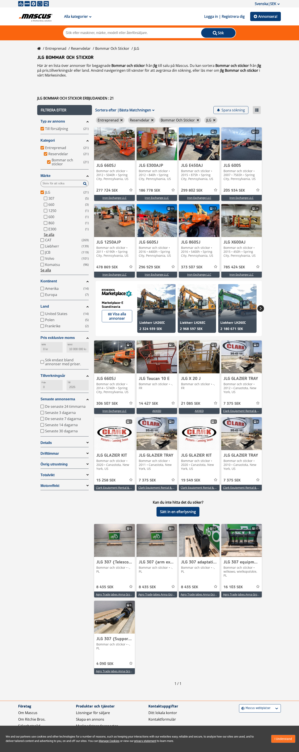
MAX (70, 344)
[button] (64, 110)
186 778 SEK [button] (149, 190)
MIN (44, 344)
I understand (283, 739)
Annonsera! (267, 16)
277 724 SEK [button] (107, 190)
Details (46, 443)
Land (44, 306)
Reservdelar (81, 48)
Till (69, 382)
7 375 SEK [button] (232, 404)
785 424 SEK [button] (234, 267)
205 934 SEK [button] (234, 190)
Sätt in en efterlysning (178, 511)
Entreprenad (55, 48)
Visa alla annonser (117, 316)
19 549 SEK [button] (190, 480)
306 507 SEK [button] (107, 404)
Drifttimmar (49, 453)
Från (44, 382)
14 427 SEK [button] (148, 404)
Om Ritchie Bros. (32, 719)
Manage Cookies (109, 741)
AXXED (156, 411)
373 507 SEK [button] (191, 267)
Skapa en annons (90, 719)
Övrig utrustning (54, 464)
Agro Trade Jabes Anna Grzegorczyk (119, 594)
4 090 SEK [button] (104, 664)
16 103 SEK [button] (233, 587)
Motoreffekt (49, 486)
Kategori (47, 140)
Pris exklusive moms (57, 338)
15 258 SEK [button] (106, 480)
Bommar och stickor (112, 48)
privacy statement (145, 741)
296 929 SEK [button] (149, 267)
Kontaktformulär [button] (162, 719)
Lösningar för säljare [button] (93, 712)
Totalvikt (47, 475)
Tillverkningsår (52, 376)
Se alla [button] (49, 234)
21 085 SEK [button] (190, 404)
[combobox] (242, 708)
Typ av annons (52, 121)
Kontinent (48, 281)
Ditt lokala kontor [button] (162, 712)
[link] (114, 143)
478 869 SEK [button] (107, 267)
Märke (45, 176)
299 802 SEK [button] (191, 190)
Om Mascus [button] (27, 712)
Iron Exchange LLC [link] (114, 198)
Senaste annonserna (57, 399)
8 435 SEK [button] (104, 587)
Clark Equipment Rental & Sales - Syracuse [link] (250, 411)
